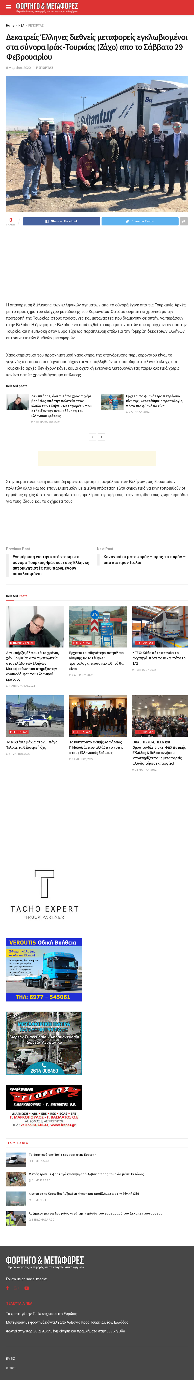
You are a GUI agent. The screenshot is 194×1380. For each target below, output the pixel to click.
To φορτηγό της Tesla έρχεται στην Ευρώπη (62, 1155)
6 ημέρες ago (41, 1180)
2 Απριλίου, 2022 (139, 411)
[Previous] (92, 437)
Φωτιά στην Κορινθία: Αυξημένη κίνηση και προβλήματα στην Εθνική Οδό (84, 1193)
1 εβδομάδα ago (43, 1219)
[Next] (101, 437)
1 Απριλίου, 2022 (145, 669)
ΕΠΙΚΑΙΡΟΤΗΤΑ (21, 642)
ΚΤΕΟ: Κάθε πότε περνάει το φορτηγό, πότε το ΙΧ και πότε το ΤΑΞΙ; (159, 658)
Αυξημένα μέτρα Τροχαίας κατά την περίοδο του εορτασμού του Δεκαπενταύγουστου (95, 1213)
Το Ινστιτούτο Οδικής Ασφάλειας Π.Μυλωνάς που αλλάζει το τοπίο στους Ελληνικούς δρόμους (96, 747)
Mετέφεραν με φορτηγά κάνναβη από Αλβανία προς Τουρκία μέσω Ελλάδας (86, 1174)
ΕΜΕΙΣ (10, 1359)
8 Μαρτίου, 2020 (18, 68)
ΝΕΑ (21, 25)
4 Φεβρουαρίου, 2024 (47, 422)
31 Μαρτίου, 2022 (19, 753)
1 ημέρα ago (40, 1161)
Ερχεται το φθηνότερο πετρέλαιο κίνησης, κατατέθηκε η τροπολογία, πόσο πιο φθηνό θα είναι (154, 401)
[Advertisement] (97, 458)
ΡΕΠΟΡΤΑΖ (36, 25)
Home (10, 25)
